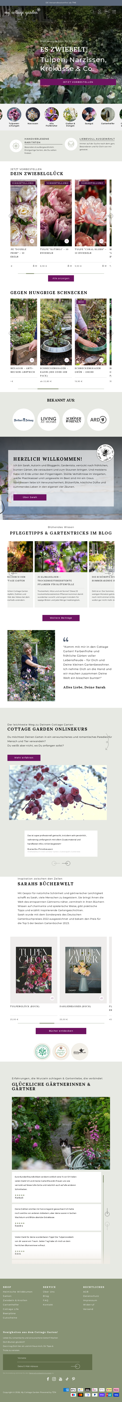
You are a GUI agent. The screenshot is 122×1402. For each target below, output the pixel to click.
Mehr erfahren (23, 757)
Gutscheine (10, 1317)
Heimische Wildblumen (18, 1291)
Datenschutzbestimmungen (40, 1373)
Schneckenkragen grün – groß (89, 331)
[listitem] (14, 117)
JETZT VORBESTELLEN (78, 82)
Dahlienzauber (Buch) (77, 967)
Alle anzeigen (61, 278)
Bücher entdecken (61, 1031)
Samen (7, 1296)
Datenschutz (91, 1296)
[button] (114, 11)
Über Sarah (30, 497)
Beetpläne (9, 1313)
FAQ (45, 1300)
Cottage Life (11, 1309)
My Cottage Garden (30, 1392)
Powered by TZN (48, 1392)
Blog (46, 1296)
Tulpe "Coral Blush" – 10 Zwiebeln (85, 212)
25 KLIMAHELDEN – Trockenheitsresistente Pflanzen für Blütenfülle (56, 581)
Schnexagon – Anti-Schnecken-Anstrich (21, 331)
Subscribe (75, 1367)
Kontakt (48, 1304)
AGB (86, 1291)
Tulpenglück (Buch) (26, 967)
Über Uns (49, 1291)
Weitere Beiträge (61, 618)
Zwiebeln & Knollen (15, 1300)
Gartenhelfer (11, 1304)
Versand (88, 1309)
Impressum (90, 1300)
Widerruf (88, 1304)
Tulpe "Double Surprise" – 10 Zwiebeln (17, 212)
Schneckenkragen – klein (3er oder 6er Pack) (56, 331)
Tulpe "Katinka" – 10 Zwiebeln (56, 212)
